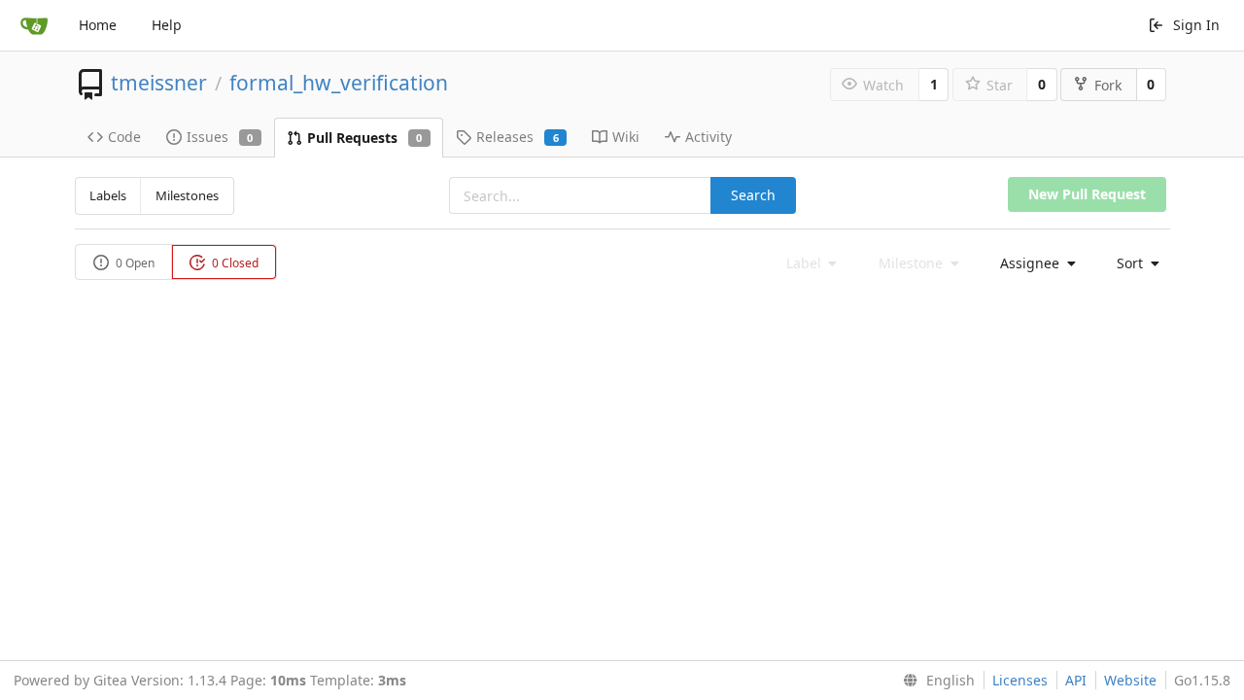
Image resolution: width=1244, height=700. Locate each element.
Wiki (625, 136)
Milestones (187, 195)
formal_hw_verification (338, 82)
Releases (517, 136)
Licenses (1020, 680)
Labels (107, 195)
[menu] (1032, 263)
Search (753, 195)
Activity (708, 136)
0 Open (134, 263)
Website (1130, 680)
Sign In (1196, 25)
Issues (220, 136)
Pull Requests (365, 137)
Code (124, 136)
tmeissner (159, 82)
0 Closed (234, 263)
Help (167, 25)
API (1076, 680)
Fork (1108, 85)
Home (98, 25)
